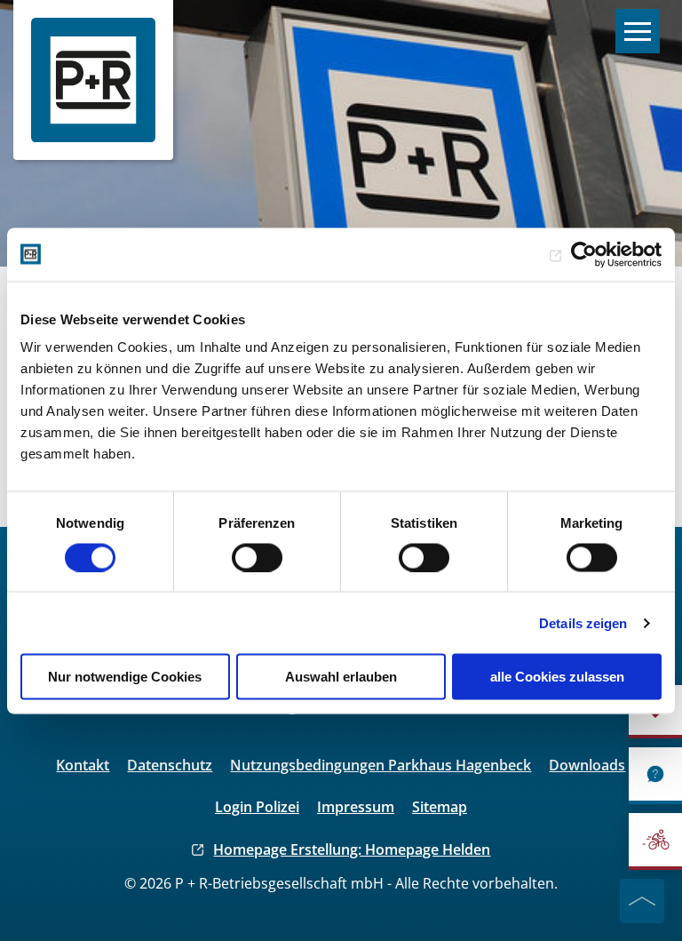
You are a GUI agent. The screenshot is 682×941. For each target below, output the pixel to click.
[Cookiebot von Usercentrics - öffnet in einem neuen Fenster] (584, 254)
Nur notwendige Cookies (125, 676)
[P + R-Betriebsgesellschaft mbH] (93, 80)
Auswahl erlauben (341, 676)
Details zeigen (583, 622)
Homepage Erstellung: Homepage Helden (351, 849)
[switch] (257, 557)
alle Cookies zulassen (557, 676)
